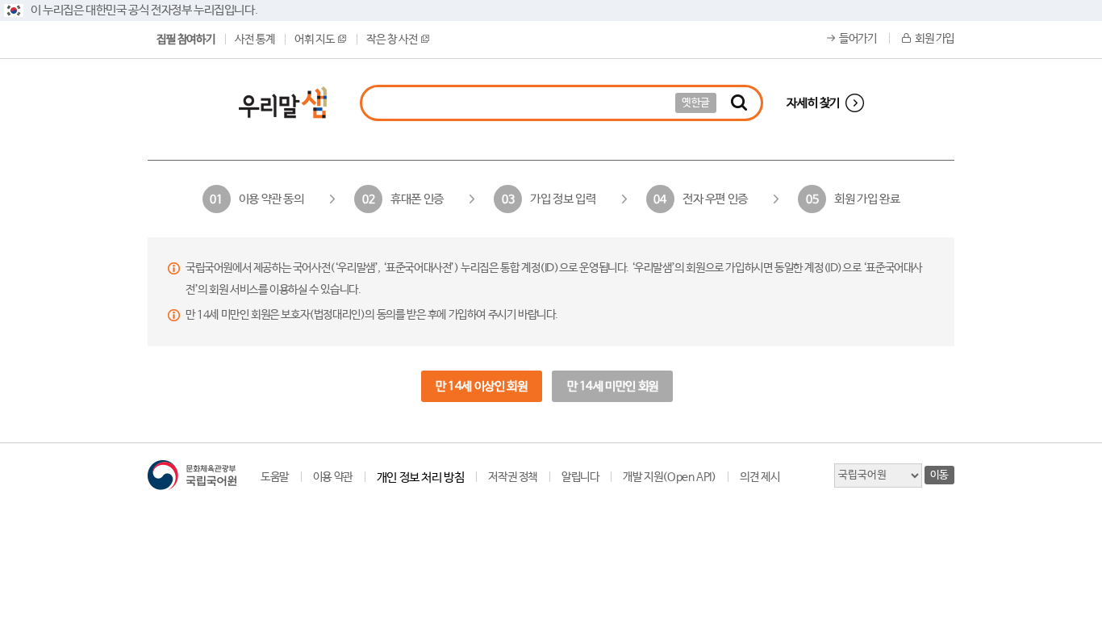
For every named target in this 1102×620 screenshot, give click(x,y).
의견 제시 (759, 477)
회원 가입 (934, 38)
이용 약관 (333, 477)
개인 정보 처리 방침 (421, 477)
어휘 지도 (314, 39)
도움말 (275, 477)
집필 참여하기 (186, 39)
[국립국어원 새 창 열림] (192, 475)
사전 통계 (254, 39)
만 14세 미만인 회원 (612, 386)
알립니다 (580, 477)
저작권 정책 (512, 477)
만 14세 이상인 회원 (481, 386)
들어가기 (857, 38)
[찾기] (739, 103)
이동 (939, 475)
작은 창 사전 (391, 39)
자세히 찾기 (813, 103)
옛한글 (696, 103)
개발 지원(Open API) (669, 477)
